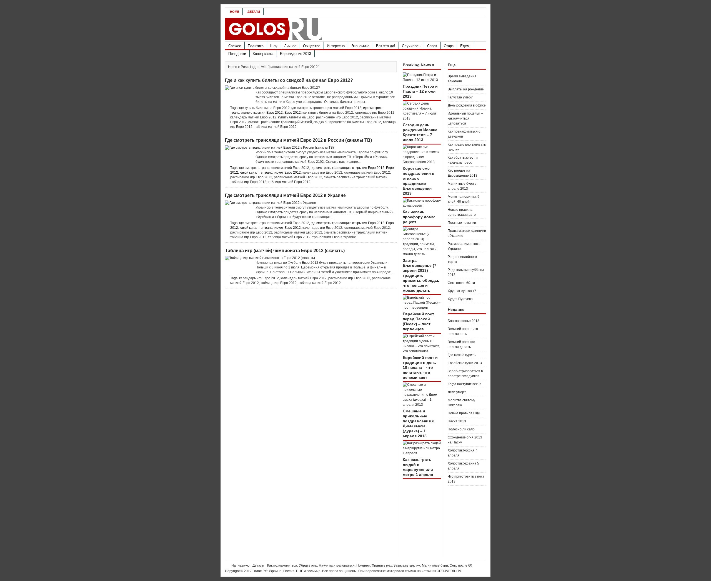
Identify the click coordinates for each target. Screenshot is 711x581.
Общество (311, 46)
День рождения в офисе (467, 105)
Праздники (237, 54)
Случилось (411, 46)
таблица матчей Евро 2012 (275, 127)
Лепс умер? (457, 392)
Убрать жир (308, 565)
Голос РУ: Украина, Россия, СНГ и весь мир (286, 571)
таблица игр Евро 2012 (248, 182)
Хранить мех (382, 565)
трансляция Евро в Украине (334, 237)
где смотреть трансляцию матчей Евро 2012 (326, 108)
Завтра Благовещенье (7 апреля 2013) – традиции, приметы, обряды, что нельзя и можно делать (421, 275)
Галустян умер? (460, 97)
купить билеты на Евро (296, 117)
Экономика (360, 46)
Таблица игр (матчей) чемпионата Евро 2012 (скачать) (285, 250)
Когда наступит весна (465, 384)
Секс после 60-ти (461, 283)
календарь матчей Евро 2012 (253, 117)
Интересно (336, 46)
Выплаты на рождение (466, 89)
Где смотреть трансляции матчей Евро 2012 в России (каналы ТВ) (298, 140)
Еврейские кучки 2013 (465, 363)
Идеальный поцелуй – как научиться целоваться (465, 118)
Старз (449, 46)
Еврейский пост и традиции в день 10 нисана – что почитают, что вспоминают (420, 367)
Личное (290, 46)
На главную (240, 565)
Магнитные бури (435, 565)
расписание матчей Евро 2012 (298, 177)
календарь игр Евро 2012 (374, 113)
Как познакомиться (282, 565)
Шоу (273, 46)
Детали (253, 11)
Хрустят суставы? (462, 291)
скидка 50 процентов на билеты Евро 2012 (347, 122)
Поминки (363, 565)
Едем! (465, 46)
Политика (256, 46)
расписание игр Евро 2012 (337, 117)
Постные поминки (462, 223)
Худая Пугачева (460, 299)
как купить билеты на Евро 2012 (327, 113)
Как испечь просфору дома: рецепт (419, 217)
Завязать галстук (407, 565)
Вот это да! (385, 46)
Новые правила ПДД (464, 413)
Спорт (432, 46)
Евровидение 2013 (295, 54)
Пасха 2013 (457, 421)
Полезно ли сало (461, 429)
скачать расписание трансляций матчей (280, 122)
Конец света (263, 54)
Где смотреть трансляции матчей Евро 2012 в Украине (285, 195)
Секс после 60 (461, 565)
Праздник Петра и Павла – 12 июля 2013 (420, 91)
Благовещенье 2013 (463, 321)
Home (234, 11)
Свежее (234, 46)
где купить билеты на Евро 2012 (264, 108)
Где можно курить (461, 355)
